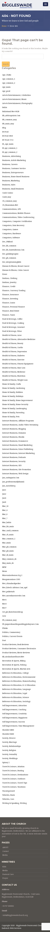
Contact (5, 851)
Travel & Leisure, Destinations (15, 775)
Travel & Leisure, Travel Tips (14, 783)
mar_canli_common (10, 531)
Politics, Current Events (12, 636)
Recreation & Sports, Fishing (14, 665)
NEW (4, 567)
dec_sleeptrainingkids (11, 262)
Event (4, 274)
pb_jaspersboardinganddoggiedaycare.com (20, 624)
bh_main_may (8, 124)
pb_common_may (9, 620)
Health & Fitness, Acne (12, 335)
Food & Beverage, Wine (12, 331)
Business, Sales (8, 185)
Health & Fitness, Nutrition (13, 376)
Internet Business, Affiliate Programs (18, 421)
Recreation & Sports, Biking (13, 661)
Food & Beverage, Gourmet (13, 327)
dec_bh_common (9, 246)
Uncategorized (8, 791)
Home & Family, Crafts (11, 384)
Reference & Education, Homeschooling (19, 681)
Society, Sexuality (9, 754)
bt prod (5, 132)
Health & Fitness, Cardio (12, 347)
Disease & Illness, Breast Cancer (15, 266)
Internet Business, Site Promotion (16, 470)
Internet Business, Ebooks (13, 437)
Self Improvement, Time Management (18, 726)
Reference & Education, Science (15, 697)
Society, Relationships (11, 746)
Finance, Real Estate (10, 311)
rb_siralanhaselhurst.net (13, 657)
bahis (4, 107)
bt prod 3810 (7, 136)
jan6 (4, 502)
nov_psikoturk (8, 592)
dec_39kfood (7, 242)
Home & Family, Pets (10, 417)
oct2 (4, 616)
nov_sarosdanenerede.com (13, 596)
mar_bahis (6, 522)
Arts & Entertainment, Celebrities (16, 95)
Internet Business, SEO (12, 465)
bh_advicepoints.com (11, 116)
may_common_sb (9, 559)
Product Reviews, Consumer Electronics (19, 649)
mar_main (6, 543)
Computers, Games (10, 229)
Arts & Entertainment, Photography (17, 103)
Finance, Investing (10, 299)
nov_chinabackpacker (11, 583)
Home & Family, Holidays (12, 396)
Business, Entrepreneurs (13, 172)
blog (4, 128)
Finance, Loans (8, 303)
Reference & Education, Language (16, 689)
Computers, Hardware (11, 234)
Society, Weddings (10, 758)
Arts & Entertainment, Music (14, 99)
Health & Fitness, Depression (14, 352)
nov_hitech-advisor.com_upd (14, 587)
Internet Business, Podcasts (14, 457)
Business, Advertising (11, 156)
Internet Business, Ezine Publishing (17, 449)
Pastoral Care (8, 874)
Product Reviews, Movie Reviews (16, 653)
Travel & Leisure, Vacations (13, 787)
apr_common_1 (8, 79)
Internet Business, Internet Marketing (18, 453)
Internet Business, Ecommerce (15, 441)
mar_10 (5, 506)
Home (4, 26)
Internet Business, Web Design (15, 474)
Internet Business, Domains (14, 433)
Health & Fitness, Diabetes (13, 356)
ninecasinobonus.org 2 (12, 575)
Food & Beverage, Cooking (13, 323)
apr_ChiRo (6, 75)
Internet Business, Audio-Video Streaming (20, 425)
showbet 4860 (8, 730)
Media (5, 855)
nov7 (4, 608)
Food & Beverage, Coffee (12, 319)
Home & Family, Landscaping (14, 408)
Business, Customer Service (14, 168)
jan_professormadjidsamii (13, 482)
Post (4, 640)
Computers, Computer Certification (17, 221)
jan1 (4, 490)
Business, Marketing (11, 181)
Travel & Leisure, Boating (13, 771)
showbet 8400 (8, 734)
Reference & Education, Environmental (18, 677)
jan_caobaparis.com (10, 478)
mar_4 (4, 510)
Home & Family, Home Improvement (17, 400)
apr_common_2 (8, 83)
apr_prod (6, 91)
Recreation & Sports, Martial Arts (16, 669)
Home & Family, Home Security (15, 404)
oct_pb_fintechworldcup (12, 612)
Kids (4, 867)
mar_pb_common (9, 547)
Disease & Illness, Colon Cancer (15, 270)
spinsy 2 (5, 762)
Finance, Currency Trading (13, 290)
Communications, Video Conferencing (18, 217)
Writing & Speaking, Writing (14, 803)
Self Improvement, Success (13, 722)
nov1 (4, 600)
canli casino (7, 193)
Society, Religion (9, 750)
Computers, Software (11, 238)
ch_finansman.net (10, 205)
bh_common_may (9, 120)
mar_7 (4, 518)
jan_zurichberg (8, 486)
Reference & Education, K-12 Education (18, 685)
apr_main (6, 87)
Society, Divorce (9, 738)
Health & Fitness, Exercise (13, 360)
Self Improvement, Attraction (14, 705)
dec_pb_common (9, 258)
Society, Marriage (9, 742)
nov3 (4, 604)
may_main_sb (8, 563)
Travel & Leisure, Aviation (13, 767)
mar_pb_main (8, 551)
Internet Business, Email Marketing (17, 445)
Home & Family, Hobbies (12, 392)
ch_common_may (9, 201)
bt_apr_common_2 (9, 152)
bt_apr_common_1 (9, 148)
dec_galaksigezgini (10, 254)
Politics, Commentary (11, 632)
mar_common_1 (8, 539)
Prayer (5, 878)
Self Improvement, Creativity (14, 714)
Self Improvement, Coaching (14, 710)
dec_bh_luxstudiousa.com (13, 250)
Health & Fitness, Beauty (12, 343)
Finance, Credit (8, 286)
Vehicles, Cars (8, 799)
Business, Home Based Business (15, 177)
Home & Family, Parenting (13, 413)
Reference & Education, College (15, 673)
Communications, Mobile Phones (16, 213)
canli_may (6, 197)
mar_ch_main (8, 535)
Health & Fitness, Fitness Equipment (17, 364)
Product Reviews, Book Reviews (15, 644)
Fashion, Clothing (9, 278)
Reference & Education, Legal (14, 693)
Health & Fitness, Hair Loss (13, 368)
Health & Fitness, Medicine (13, 372)
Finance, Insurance (10, 295)
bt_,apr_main (7, 144)
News (4, 571)
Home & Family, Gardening (13, 388)
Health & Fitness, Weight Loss (15, 380)
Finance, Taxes (8, 315)
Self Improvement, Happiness (14, 718)
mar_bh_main (8, 526)
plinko (5, 628)
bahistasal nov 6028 (10, 111)
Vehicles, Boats (8, 795)
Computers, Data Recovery (13, 225)
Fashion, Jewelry (9, 282)
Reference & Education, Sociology (16, 701)
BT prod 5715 (7, 140)
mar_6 (4, 514)
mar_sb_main (7, 555)
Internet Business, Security (13, 461)
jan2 (4, 494)
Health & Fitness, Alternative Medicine (18, 339)
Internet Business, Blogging (14, 429)
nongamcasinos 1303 (11, 579)
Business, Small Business (13, 189)
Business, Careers (9, 164)
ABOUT (5, 847)
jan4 (4, 498)
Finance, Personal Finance (13, 307)
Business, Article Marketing (14, 160)
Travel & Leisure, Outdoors (13, 779)
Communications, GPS (11, 209)
